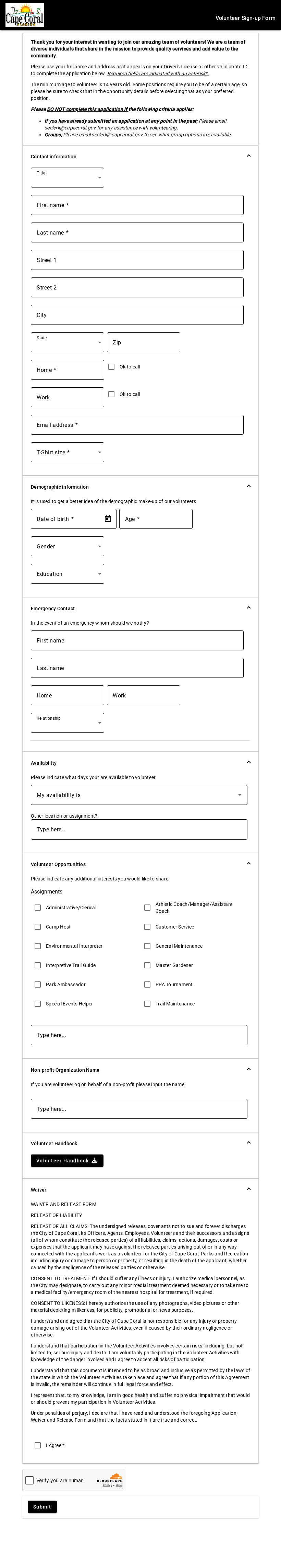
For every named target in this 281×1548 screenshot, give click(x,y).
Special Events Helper (69, 1003)
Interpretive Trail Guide (71, 965)
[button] (140, 157)
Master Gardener (174, 965)
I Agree (55, 1445)
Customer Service (175, 927)
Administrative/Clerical (71, 907)
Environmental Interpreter (74, 946)
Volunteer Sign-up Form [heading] (246, 18)
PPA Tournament (174, 984)
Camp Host (58, 927)
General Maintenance (179, 946)
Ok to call (130, 366)
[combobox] (69, 180)
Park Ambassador (66, 984)
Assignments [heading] (46, 892)
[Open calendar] (108, 519)
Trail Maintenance (175, 1003)
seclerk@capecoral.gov (70, 127)
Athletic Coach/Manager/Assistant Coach (194, 907)
